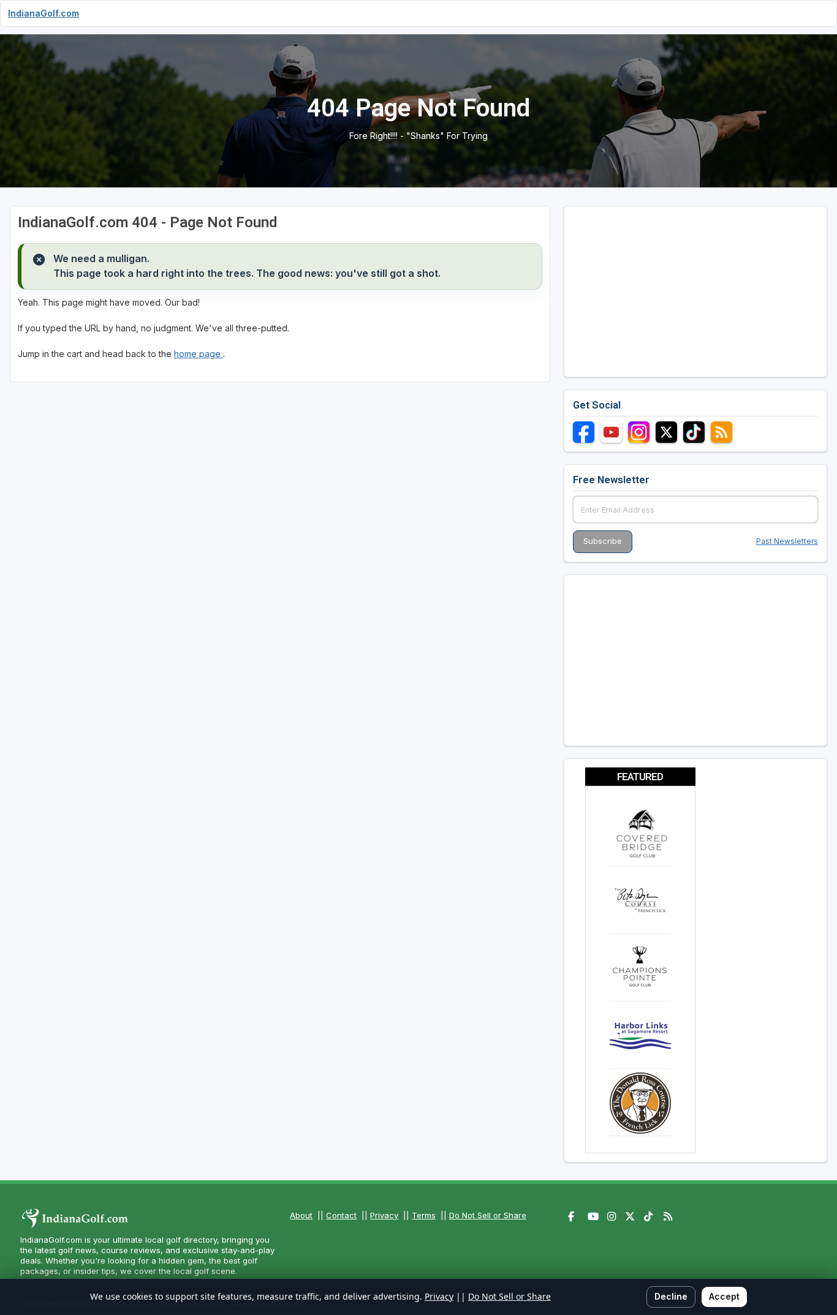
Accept (724, 1296)
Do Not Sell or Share (487, 1215)
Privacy (384, 1215)
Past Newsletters (787, 541)
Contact (341, 1215)
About (301, 1215)
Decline (670, 1296)
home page (198, 354)
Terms (424, 1215)
